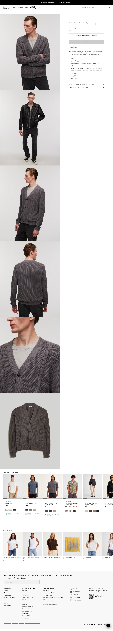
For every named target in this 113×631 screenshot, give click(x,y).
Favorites (6, 593)
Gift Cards (25, 599)
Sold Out (86, 41)
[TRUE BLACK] (14, 510)
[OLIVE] (66, 511)
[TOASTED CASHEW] (86, 511)
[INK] (26, 510)
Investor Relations (27, 615)
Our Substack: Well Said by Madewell (53, 597)
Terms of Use (7, 623)
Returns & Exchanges (9, 597)
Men (26, 7)
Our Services (25, 595)
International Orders (27, 611)
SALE (40, 7)
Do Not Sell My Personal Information (13, 625)
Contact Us (25, 590)
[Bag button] (109, 7)
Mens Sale (5, 12)
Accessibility (25, 613)
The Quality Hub (47, 595)
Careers (24, 604)
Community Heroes (27, 606)
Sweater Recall (26, 618)
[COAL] (50, 511)
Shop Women (61, 2)
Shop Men (69, 2)
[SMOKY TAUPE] (30, 510)
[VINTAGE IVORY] (70, 511)
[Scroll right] (17, 510)
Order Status (25, 593)
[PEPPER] (97, 511)
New (14, 7)
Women (20, 7)
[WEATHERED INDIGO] (46, 511)
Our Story (45, 590)
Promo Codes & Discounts (29, 602)
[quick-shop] (72, 513)
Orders (6, 590)
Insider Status (7, 595)
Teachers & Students (27, 609)
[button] (20, 476)
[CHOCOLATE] (74, 511)
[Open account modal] (106, 7)
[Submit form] (38, 582)
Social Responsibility (48, 602)
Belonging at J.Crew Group (50, 604)
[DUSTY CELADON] (34, 510)
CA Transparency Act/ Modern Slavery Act (30, 623)
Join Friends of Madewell (49, 593)
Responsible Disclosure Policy (46, 625)
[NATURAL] (10, 510)
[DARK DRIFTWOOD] (94, 511)
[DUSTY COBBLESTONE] (54, 511)
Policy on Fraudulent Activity (31, 625)
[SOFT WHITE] (6, 510)
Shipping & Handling (27, 597)
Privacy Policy (15, 623)
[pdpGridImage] (30, 52)
